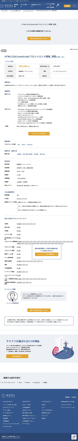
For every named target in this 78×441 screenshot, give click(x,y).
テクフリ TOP (4, 10)
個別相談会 (5, 418)
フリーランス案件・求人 (15, 10)
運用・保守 (42, 154)
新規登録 (67, 6)
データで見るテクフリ (8, 413)
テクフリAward (25, 423)
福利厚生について (7, 415)
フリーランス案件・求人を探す (10, 404)
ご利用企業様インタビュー (28, 421)
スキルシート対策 (26, 404)
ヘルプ (43, 407)
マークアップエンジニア (28, 10)
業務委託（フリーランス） (26, 71)
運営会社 (44, 418)
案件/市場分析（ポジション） (29, 415)
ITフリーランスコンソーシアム (68, 407)
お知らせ (44, 404)
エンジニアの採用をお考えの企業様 (50, 5)
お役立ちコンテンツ (26, 410)
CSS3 (18, 144)
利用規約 (4, 436)
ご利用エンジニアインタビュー (29, 418)
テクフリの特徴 (6, 410)
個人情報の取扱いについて (13, 436)
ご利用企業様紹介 (26, 407)
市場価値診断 (6, 421)
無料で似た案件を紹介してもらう (39, 310)
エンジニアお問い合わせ (47, 410)
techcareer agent (7, 426)
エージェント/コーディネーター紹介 (11, 423)
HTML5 (23, 144)
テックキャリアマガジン (66, 404)
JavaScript (29, 144)
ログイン (74, 6)
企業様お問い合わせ (46, 413)
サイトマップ (45, 415)
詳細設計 (19, 154)
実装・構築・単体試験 (27, 154)
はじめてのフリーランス (8, 407)
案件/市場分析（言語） (27, 413)
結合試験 (36, 154)
